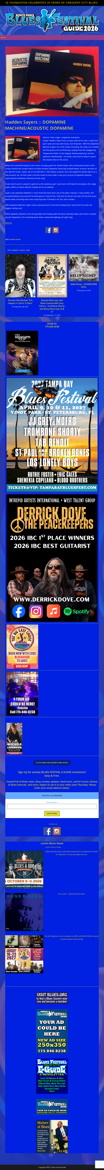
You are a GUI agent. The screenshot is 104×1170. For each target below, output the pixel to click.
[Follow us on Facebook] (48, 230)
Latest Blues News (52, 843)
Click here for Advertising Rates (52, 763)
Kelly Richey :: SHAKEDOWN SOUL (83, 285)
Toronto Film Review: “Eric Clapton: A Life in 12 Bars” (20, 301)
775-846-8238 (52, 326)
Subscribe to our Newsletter (52, 795)
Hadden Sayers (15, 239)
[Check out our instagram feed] (56, 230)
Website (8, 223)
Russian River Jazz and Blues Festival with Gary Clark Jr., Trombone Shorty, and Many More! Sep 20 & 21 (52, 306)
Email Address (52, 802)
